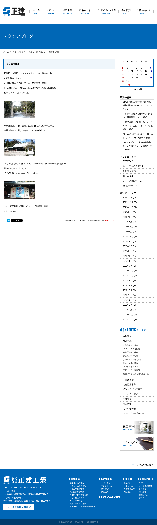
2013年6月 (127, 256)
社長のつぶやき (130, 171)
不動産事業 (128, 380)
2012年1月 (127, 310)
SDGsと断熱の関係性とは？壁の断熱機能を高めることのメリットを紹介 (138, 105)
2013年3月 (127, 266)
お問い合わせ (129, 408)
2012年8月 (127, 285)
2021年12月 (128, 202)
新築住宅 (127, 483)
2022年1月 (127, 197)
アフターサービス (130, 367)
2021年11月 (128, 207)
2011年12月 (128, 315)
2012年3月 (127, 300)
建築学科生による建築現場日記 (136, 374)
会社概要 (127, 399)
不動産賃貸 (104, 489)
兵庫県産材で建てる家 (132, 360)
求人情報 (127, 404)
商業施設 (127, 492)
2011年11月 (128, 319)
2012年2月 (127, 305)
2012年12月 (128, 270)
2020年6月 (127, 217)
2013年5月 (127, 261)
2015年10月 (128, 236)
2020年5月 (127, 222)
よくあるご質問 (130, 394)
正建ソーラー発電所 (131, 370)
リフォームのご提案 (131, 349)
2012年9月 (127, 280)
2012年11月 (128, 275)
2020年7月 (127, 212)
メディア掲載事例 (131, 181)
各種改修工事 (129, 489)
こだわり (127, 335)
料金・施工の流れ (130, 363)
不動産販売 (104, 492)
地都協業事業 (129, 384)
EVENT (126, 161)
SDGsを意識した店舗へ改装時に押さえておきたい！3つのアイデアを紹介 (137, 146)
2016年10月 (128, 227)
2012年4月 (127, 295)
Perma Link (109, 220)
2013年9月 (127, 246)
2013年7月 (127, 251)
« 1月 (127, 84)
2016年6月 (127, 231)
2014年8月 (127, 241)
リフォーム (128, 486)
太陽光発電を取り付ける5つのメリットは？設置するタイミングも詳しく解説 (138, 125)
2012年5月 (127, 290)
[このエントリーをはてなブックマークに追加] (8, 221)
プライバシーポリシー (133, 413)
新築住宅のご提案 (130, 345)
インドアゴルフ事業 (132, 389)
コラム (126, 176)
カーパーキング (105, 483)
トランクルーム (105, 486)
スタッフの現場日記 (132, 166)
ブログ (141, 498)
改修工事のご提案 (130, 352)
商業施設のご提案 (130, 356)
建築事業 (127, 340)
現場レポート (129, 186)
